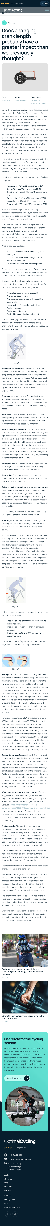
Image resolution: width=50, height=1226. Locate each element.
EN (46, 3)
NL (42, 3)
